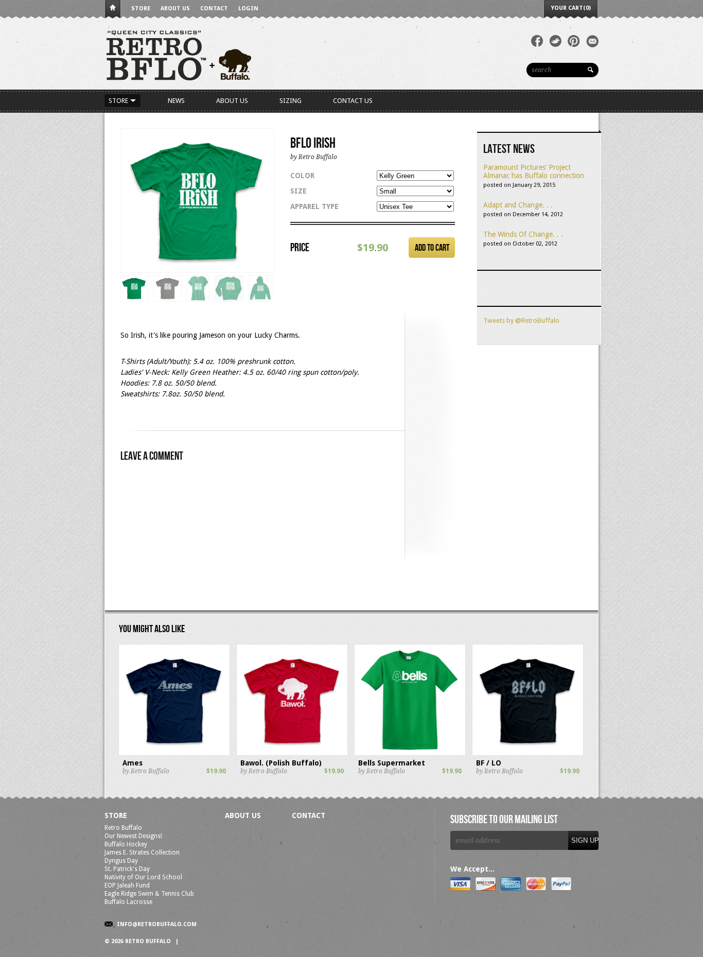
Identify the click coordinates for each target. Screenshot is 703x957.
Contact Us (353, 101)
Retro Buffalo (123, 827)
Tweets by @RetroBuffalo (521, 320)
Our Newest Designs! (133, 836)
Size (298, 191)
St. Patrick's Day (127, 869)
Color (302, 175)
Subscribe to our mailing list (504, 820)
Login (248, 8)
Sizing (290, 101)
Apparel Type (314, 206)
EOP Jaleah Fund (127, 885)
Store (140, 8)
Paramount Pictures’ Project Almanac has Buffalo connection (533, 171)
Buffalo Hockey (125, 844)
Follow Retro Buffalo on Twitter (555, 41)
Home (112, 9)
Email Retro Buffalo (592, 41)
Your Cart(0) (571, 8)
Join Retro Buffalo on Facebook (537, 41)
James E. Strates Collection (142, 852)
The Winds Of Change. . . (523, 234)
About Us (175, 8)
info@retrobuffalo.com (157, 924)
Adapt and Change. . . (518, 205)
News (176, 101)
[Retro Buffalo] (258, 54)
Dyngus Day (121, 860)
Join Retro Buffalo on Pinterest (574, 41)
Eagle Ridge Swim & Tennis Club (149, 893)
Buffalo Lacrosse (128, 902)
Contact (214, 8)
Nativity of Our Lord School (143, 877)
